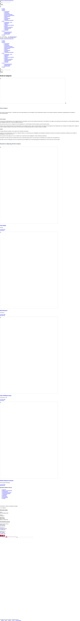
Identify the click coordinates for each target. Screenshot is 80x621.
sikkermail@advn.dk (13, 36)
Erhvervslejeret (7, 13)
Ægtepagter (6, 30)
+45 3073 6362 (2, 484)
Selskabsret (6, 19)
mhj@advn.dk (2, 485)
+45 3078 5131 (2, 229)
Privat (3, 21)
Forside (3, 8)
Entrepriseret (6, 12)
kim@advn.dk (2, 315)
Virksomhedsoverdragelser (8, 20)
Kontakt (3, 34)
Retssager (6, 26)
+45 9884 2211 (2, 529)
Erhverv (3, 10)
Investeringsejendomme (8, 14)
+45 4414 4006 (2, 399)
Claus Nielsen (3, 225)
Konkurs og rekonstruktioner (9, 15)
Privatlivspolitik (7, 33)
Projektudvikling (7, 18)
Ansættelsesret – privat (8, 22)
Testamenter (6, 29)
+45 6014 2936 (2, 314)
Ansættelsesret (6, 11)
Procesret (6, 17)
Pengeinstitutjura (7, 16)
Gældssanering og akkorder (9, 25)
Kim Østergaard (3, 310)
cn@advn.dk (2, 230)
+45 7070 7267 (2, 525)
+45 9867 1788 (2, 533)
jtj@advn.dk (2, 400)
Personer (3, 9)
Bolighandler (6, 23)
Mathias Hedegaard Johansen (6, 480)
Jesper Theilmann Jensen (5, 395)
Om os (3, 63)
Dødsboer (6, 24)
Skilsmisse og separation (8, 27)
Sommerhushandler (7, 28)
